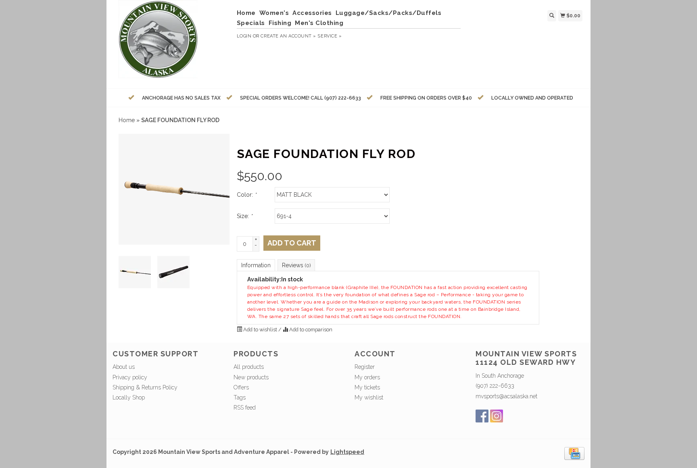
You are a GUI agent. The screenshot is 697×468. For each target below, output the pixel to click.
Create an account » (288, 36)
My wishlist (369, 397)
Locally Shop (129, 397)
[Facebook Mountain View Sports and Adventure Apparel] (482, 416)
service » (329, 36)
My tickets (367, 387)
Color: (246, 194)
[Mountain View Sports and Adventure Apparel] (172, 43)
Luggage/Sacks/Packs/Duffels (389, 13)
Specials (251, 23)
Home (246, 13)
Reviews (296, 265)
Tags (240, 397)
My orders (367, 377)
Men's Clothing (319, 23)
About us (124, 367)
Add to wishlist (260, 330)
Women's (274, 13)
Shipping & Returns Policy (145, 387)
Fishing (280, 23)
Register (365, 367)
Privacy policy (130, 377)
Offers (241, 387)
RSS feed (245, 407)
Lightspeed (347, 452)
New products (251, 377)
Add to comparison (310, 330)
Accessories (312, 13)
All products (249, 367)
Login (244, 36)
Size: (244, 216)
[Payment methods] (574, 452)
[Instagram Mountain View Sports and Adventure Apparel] (496, 416)
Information (256, 265)
